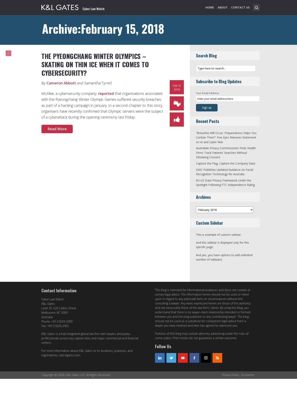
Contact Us (240, 7)
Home (209, 7)
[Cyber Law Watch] (76, 6)
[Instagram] (206, 358)
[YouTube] (183, 358)
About (223, 7)
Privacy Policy (230, 375)
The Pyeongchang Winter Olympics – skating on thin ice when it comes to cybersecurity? (95, 64)
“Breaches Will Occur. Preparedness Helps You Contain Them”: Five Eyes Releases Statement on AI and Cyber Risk (226, 137)
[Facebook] (194, 358)
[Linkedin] (160, 358)
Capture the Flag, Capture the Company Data (225, 163)
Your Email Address (207, 93)
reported (106, 93)
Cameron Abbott (61, 83)
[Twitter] (171, 358)
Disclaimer (248, 375)
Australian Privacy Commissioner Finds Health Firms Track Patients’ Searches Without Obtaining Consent (226, 152)
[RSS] (217, 358)
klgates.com (72, 355)
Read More (57, 128)
